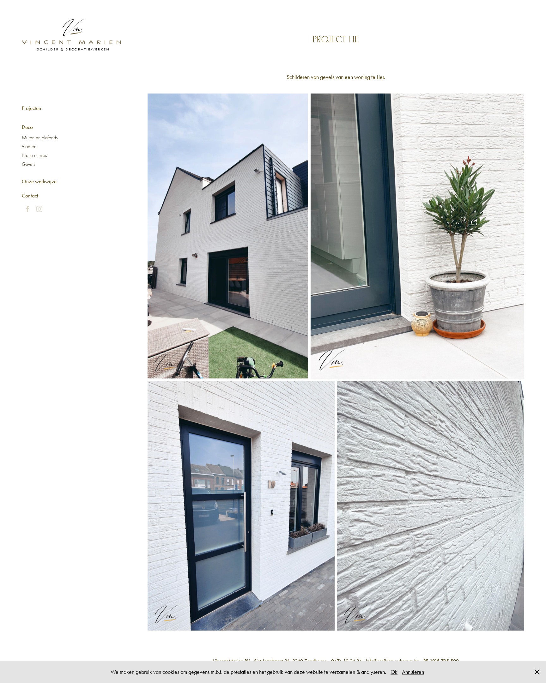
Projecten (31, 108)
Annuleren (413, 671)
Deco (27, 127)
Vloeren (29, 146)
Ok (394, 671)
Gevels (28, 164)
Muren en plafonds (40, 138)
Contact (30, 195)
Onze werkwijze (39, 181)
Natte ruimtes (34, 155)
